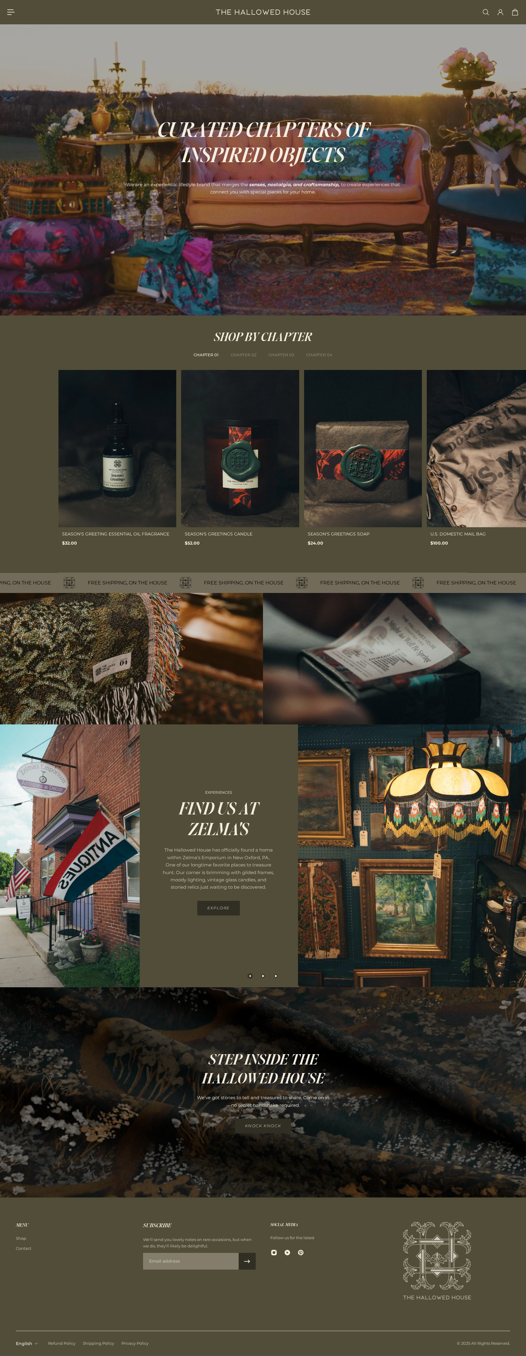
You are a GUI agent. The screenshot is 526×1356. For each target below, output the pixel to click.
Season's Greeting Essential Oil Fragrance (115, 534)
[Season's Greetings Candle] (240, 448)
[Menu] (11, 12)
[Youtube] (287, 1252)
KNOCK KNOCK (263, 1126)
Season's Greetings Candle (218, 534)
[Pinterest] (300, 1252)
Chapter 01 (206, 354)
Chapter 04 (319, 354)
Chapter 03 (281, 354)
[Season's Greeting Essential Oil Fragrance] (117, 448)
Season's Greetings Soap (339, 534)
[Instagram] (274, 1252)
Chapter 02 (243, 354)
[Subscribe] (247, 1261)
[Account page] (500, 12)
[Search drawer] (486, 12)
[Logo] (263, 12)
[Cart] (515, 12)
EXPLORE (218, 908)
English (24, 1343)
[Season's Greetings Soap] (363, 448)
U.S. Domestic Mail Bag (458, 534)
